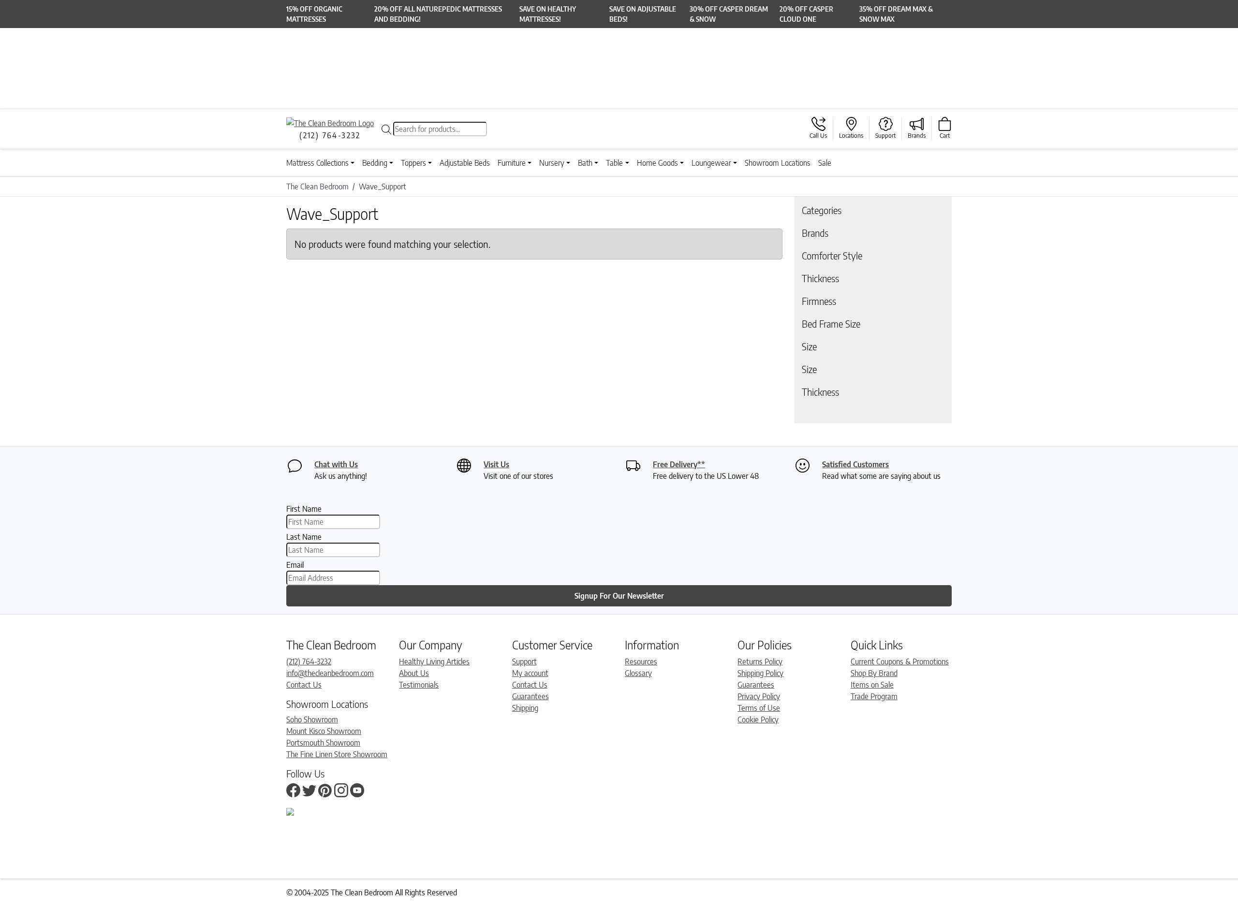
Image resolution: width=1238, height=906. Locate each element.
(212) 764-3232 (308, 661)
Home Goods (657, 163)
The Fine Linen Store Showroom (336, 754)
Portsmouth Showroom (323, 743)
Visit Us (496, 464)
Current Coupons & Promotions (900, 661)
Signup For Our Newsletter (619, 596)
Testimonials (419, 685)
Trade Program (874, 696)
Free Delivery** (679, 464)
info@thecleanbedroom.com (330, 673)
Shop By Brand (874, 673)
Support (524, 661)
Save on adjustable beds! (642, 14)
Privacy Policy (758, 696)
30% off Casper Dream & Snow (729, 14)
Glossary (638, 673)
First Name (304, 509)
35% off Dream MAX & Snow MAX (896, 14)
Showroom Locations (778, 163)
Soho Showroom (312, 719)
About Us (414, 673)
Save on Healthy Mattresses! (547, 14)
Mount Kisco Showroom (323, 731)
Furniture (512, 163)
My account (530, 673)
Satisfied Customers (855, 464)
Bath (585, 163)
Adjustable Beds (465, 163)
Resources (641, 661)
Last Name (304, 537)
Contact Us (304, 685)
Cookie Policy (758, 719)
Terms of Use (758, 708)
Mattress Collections (317, 163)
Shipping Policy (760, 673)
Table (614, 163)
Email (295, 565)
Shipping (525, 708)
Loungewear (711, 163)
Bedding (374, 163)
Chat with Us (336, 464)
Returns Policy (759, 661)
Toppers (413, 163)
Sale (824, 163)
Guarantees (530, 696)
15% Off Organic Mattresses (314, 14)
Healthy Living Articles (434, 661)
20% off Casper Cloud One (806, 14)
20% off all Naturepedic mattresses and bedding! (438, 14)
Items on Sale (872, 685)
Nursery (551, 163)
